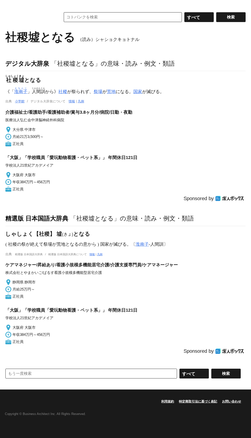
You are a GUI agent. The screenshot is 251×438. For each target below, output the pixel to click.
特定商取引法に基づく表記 (198, 401)
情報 (72, 101)
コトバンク (29, 17)
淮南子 (142, 244)
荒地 (111, 91)
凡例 (81, 101)
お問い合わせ (231, 401)
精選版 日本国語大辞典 (36, 218)
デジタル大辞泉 (27, 63)
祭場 (98, 91)
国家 (137, 91)
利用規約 (167, 401)
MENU (10, 5)
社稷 (62, 91)
